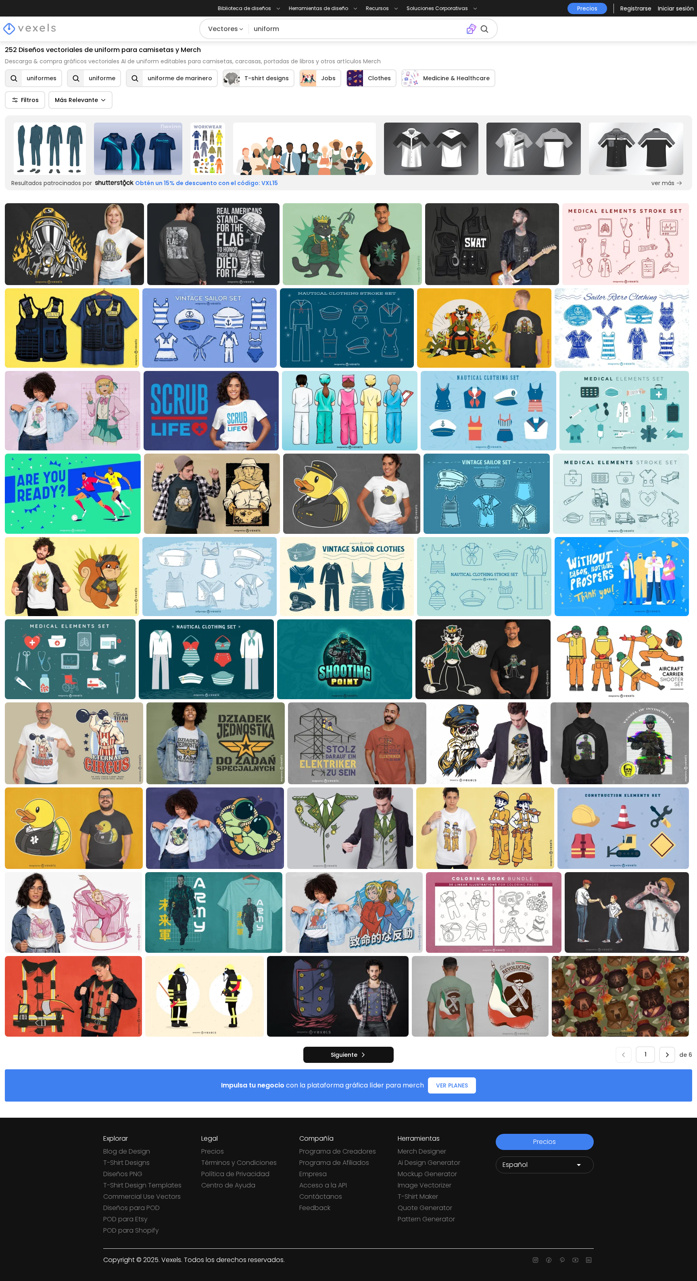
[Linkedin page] (589, 1260)
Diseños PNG (122, 1174)
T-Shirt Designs (126, 1162)
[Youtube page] (575, 1260)
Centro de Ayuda (228, 1185)
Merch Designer (422, 1151)
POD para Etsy (125, 1219)
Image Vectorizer (424, 1185)
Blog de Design (126, 1151)
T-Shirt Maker (418, 1196)
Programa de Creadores (337, 1151)
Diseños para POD (131, 1207)
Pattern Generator (426, 1219)
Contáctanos (320, 1196)
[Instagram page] (535, 1260)
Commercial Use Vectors (142, 1196)
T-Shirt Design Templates (142, 1185)
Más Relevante (76, 100)
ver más (662, 183)
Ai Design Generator (429, 1162)
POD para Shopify (131, 1230)
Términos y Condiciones (239, 1162)
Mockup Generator (427, 1174)
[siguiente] (667, 1055)
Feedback (314, 1207)
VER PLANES (452, 1085)
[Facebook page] (549, 1260)
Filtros (30, 100)
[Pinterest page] (562, 1260)
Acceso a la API (323, 1185)
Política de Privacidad (235, 1174)
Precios (212, 1151)
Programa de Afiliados (334, 1162)
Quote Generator (425, 1207)
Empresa (313, 1174)
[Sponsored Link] (49, 149)
